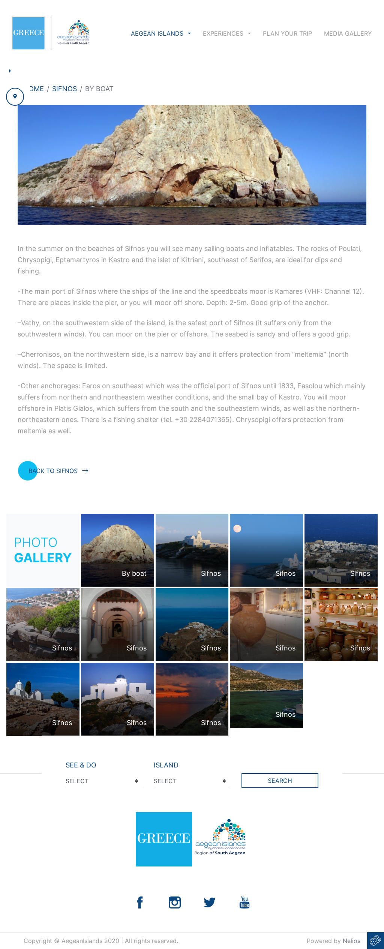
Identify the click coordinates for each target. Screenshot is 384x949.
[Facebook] (140, 902)
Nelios (351, 940)
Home (34, 89)
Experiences (224, 33)
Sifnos (64, 89)
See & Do (81, 765)
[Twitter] (210, 902)
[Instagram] (175, 902)
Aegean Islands (158, 33)
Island (166, 765)
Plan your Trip (287, 33)
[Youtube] (244, 902)
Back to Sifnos (53, 470)
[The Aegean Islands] (50, 33)
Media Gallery (348, 33)
